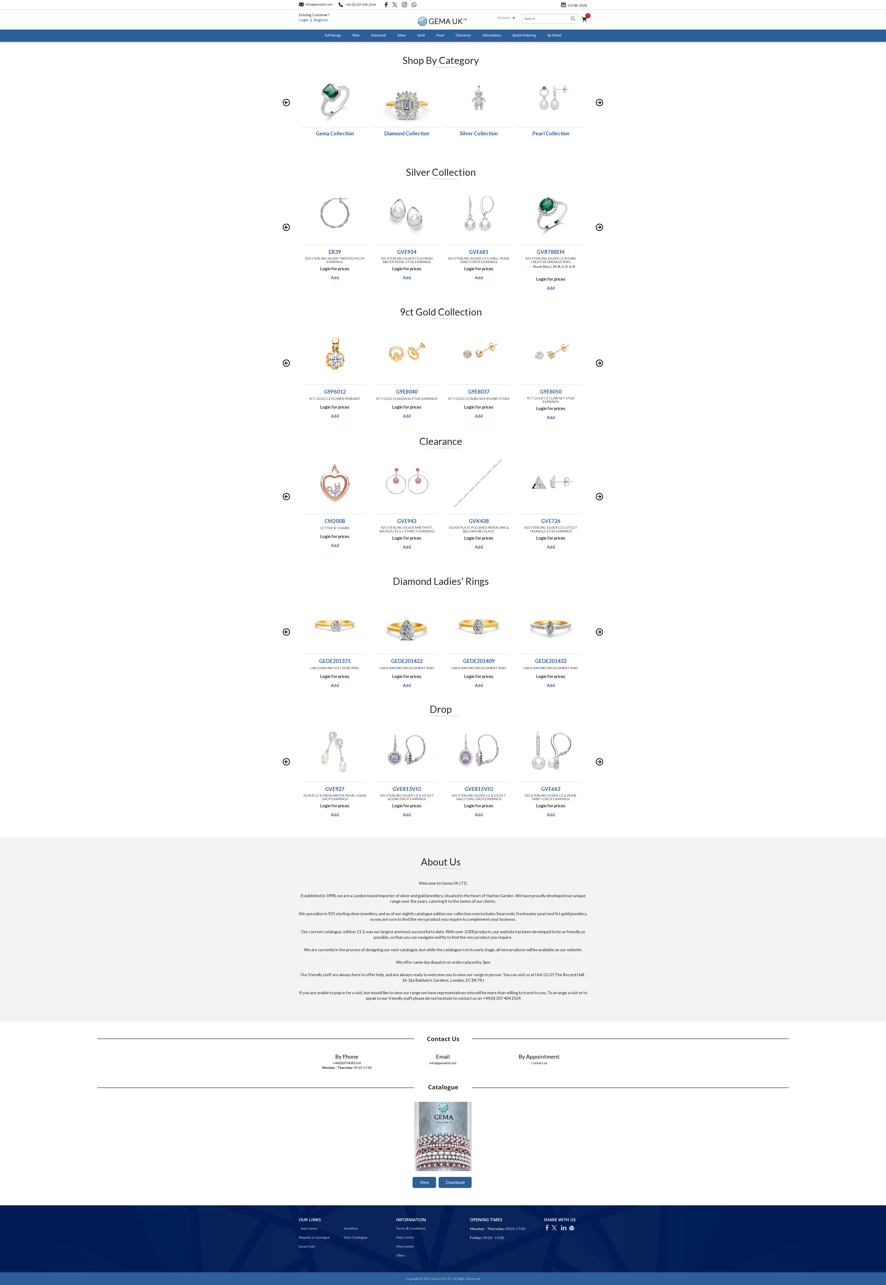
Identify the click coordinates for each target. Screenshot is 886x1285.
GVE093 (550, 789)
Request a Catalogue (314, 1237)
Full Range (333, 35)
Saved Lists (307, 1247)
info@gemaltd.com (319, 4)
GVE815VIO (406, 789)
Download (455, 1182)
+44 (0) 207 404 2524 (360, 4)
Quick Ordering (524, 35)
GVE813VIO (334, 789)
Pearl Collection (550, 133)
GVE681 (397, 252)
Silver (401, 35)
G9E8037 (407, 392)
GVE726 (478, 521)
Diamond (378, 35)
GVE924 (325, 252)
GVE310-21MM (540, 252)
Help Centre (405, 1237)
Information (491, 35)
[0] (586, 22)
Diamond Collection (406, 133)
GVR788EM (469, 252)
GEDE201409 (407, 661)
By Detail (554, 35)
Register (321, 20)
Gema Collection (335, 133)
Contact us (539, 1063)
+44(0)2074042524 (347, 1063)
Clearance (463, 35)
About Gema (308, 1228)
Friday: (476, 1237)
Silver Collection (479, 133)
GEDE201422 (335, 661)
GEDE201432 (479, 661)
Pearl (440, 35)
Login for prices (324, 268)
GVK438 (407, 521)
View (424, 1182)
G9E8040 (335, 392)
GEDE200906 (551, 661)
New (356, 35)
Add (325, 277)
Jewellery (351, 1228)
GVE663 (478, 789)
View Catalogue (355, 1237)
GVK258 (551, 521)
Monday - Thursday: (337, 1067)
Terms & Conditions (410, 1228)
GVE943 (334, 521)
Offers (400, 1256)
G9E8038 (551, 392)
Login (303, 20)
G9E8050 (479, 392)
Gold (421, 35)
